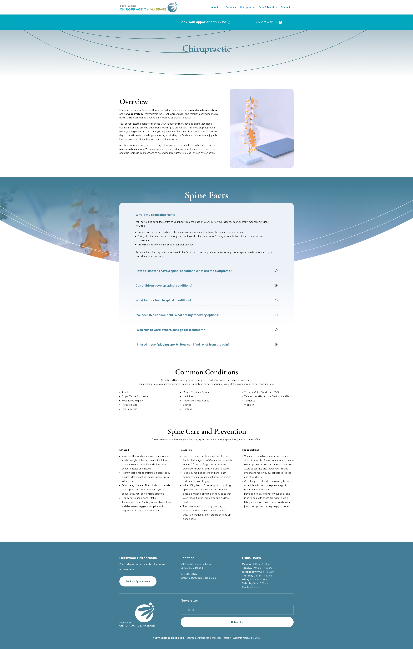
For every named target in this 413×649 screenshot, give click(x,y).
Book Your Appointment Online (203, 22)
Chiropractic (247, 7)
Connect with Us (266, 22)
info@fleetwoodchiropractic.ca (198, 577)
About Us (216, 7)
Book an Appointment (138, 581)
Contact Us (287, 7)
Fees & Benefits (268, 7)
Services (231, 7)
